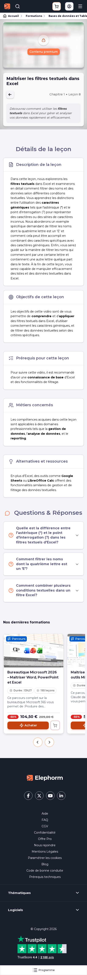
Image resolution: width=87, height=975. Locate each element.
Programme (47, 970)
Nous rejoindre (45, 845)
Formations (34, 16)
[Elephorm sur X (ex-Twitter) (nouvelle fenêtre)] (39, 795)
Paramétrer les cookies (45, 858)
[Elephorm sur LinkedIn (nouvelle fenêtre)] (61, 795)
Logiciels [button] (15, 910)
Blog (44, 864)
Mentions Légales (45, 851)
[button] (38, 742)
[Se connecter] (69, 6)
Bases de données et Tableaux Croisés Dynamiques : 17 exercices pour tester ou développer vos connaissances (66, 16)
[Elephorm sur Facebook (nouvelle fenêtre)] (28, 795)
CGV (45, 826)
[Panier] (56, 6)
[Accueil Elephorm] (45, 778)
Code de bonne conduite (44, 870)
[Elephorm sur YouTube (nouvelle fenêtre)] (50, 795)
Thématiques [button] (19, 893)
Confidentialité (45, 832)
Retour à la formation (10, 94)
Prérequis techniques (45, 877)
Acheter (30, 725)
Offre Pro (45, 839)
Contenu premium (44, 52)
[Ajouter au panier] (55, 725)
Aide (45, 813)
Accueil (13, 16)
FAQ (45, 820)
